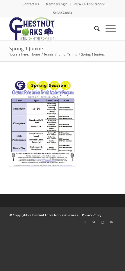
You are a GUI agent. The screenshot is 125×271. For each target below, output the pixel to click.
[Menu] (108, 28)
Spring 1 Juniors (26, 48)
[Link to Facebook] (85, 222)
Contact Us (30, 4)
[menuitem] (30, 4)
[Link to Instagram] (102, 222)
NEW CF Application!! (90, 4)
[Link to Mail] (111, 222)
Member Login (56, 4)
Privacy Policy (91, 215)
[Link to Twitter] (94, 222)
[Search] (94, 28)
